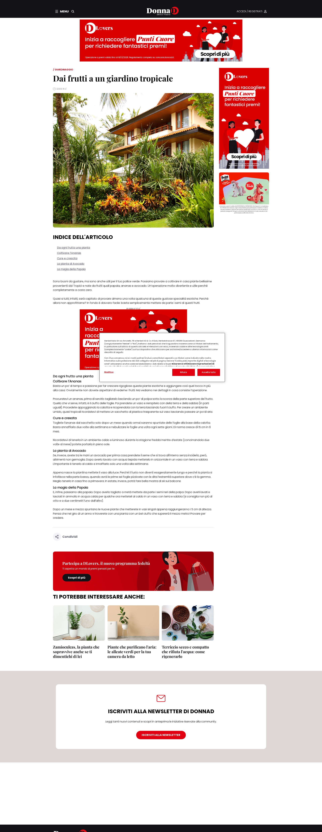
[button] (62, 11)
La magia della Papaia (71, 269)
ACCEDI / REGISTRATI (249, 11)
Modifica (109, 372)
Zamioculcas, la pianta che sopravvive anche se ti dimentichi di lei (76, 651)
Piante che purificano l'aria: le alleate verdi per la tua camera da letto (132, 651)
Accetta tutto (209, 372)
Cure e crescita (67, 258)
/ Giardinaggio (63, 69)
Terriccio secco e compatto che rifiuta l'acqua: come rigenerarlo (185, 651)
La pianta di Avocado (70, 264)
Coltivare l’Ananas (69, 253)
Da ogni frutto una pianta (73, 248)
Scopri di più (76, 578)
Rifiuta (183, 372)
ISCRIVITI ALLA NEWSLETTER (161, 735)
